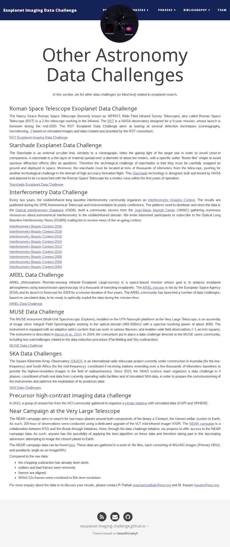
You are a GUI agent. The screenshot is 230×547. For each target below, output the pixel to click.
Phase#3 (165, 10)
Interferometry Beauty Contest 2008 (35, 257)
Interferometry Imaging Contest (171, 200)
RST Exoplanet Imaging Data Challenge (38, 137)
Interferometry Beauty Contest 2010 (35, 252)
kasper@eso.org (206, 485)
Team (222, 10)
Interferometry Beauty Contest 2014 (35, 241)
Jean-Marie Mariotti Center (155, 210)
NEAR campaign (201, 423)
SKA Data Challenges (25, 387)
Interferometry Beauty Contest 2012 (35, 246)
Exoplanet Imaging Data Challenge (40, 10)
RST (110, 121)
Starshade (140, 173)
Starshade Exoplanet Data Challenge (36, 184)
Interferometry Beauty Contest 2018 (35, 231)
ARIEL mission (153, 287)
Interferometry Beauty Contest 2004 (35, 267)
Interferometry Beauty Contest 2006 (35, 262)
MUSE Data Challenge (26, 345)
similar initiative (136, 403)
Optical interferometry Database (39, 210)
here (72, 445)
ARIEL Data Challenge (25, 304)
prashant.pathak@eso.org (152, 485)
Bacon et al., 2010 (68, 334)
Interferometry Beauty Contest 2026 (35, 226)
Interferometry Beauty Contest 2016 (35, 236)
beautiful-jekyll (127, 533)
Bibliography (195, 10)
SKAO (76, 361)
